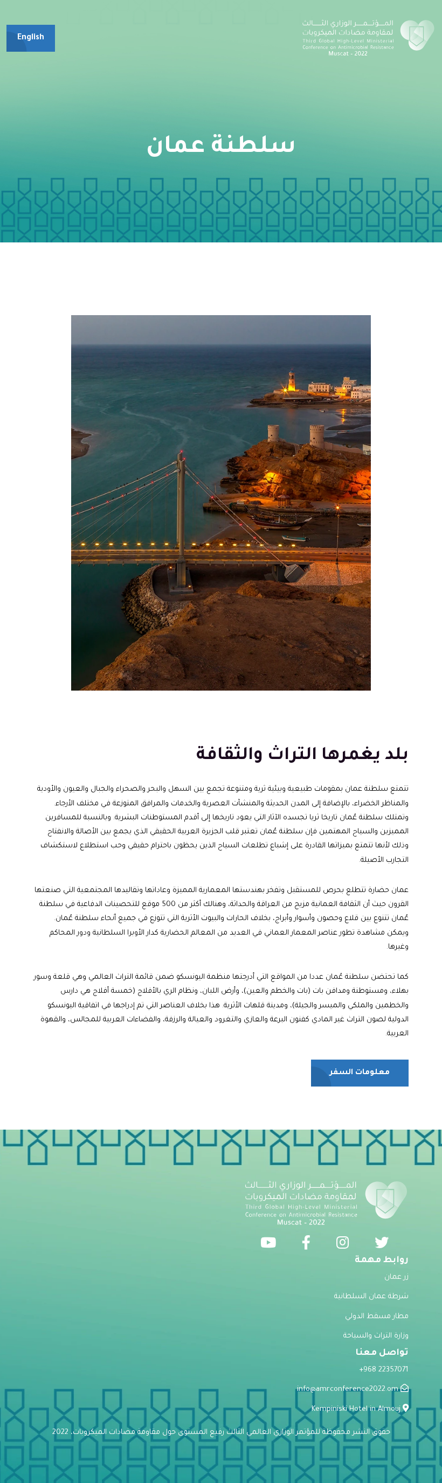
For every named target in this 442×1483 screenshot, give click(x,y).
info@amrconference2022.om (348, 1389)
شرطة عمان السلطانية (371, 1297)
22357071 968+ (384, 1370)
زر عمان (396, 1277)
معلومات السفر (360, 1073)
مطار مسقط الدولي (377, 1317)
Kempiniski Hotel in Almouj (357, 1409)
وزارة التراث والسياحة (376, 1336)
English (30, 38)
